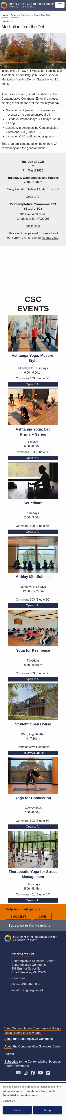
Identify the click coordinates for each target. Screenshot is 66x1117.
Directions (18, 978)
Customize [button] (9, 1100)
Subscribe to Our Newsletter (30, 925)
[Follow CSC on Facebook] (33, 1073)
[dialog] (33, 1100)
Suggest (20, 916)
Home (4, 15)
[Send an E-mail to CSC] (18, 1073)
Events (15, 15)
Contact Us (22, 954)
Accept (48, 1110)
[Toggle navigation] (60, 5)
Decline (17, 1110)
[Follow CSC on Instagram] (25, 1073)
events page (50, 237)
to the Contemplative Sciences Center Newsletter (32, 1064)
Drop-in (7, 21)
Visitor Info (33, 226)
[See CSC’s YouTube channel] (40, 1073)
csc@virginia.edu (32, 990)
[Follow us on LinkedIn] (48, 1073)
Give (45, 916)
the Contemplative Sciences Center (33, 1046)
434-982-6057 (30, 984)
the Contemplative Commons (28, 1039)
